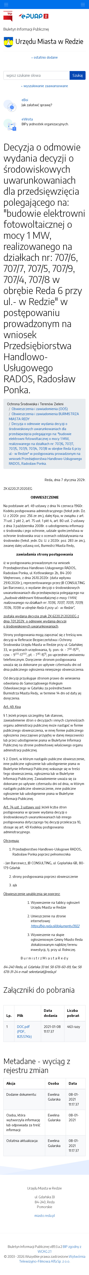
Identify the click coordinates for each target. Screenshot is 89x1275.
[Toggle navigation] (82, 4)
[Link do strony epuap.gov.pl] (33, 16)
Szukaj (78, 75)
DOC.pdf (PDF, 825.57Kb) (24, 1031)
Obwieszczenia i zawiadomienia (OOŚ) (40, 409)
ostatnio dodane (46, 57)
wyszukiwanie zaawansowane (46, 86)
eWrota (27, 119)
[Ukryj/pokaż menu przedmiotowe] (6, 4)
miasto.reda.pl (44, 1215)
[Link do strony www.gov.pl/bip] (10, 16)
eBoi (25, 100)
